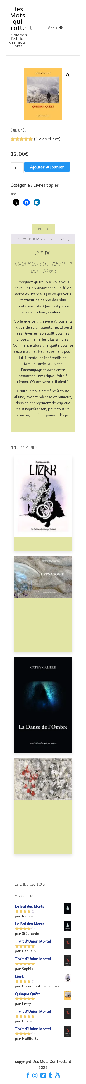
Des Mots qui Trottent (19, 18)
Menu (52, 28)
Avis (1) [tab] (65, 238)
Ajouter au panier (47, 166)
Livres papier (46, 185)
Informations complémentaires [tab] (34, 238)
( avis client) (47, 138)
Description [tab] (43, 229)
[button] (68, 75)
